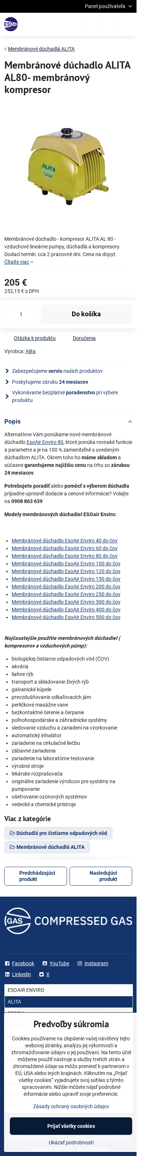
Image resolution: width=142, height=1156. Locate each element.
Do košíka (86, 314)
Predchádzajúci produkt (37, 876)
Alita (30, 351)
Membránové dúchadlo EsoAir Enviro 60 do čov (65, 548)
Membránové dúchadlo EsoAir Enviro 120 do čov (66, 571)
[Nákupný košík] (110, 24)
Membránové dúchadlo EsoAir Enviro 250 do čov (66, 594)
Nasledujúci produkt (103, 876)
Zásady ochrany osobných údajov (71, 1106)
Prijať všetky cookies (71, 1126)
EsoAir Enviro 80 (45, 442)
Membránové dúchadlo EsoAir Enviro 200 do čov (66, 586)
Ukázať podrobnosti (71, 1142)
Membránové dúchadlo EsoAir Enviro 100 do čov (66, 564)
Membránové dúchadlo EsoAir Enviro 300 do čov (66, 602)
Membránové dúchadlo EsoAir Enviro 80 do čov (65, 556)
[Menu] (128, 24)
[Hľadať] (92, 24)
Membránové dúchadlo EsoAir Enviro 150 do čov (66, 579)
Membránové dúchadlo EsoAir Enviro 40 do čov (65, 541)
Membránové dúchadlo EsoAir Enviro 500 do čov (66, 617)
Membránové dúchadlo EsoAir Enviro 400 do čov (66, 609)
